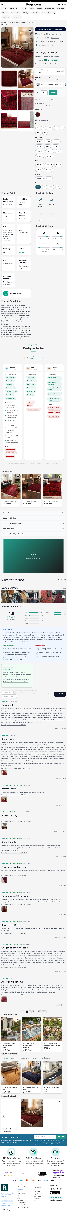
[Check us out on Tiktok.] (57, 1189)
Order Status (37, 1187)
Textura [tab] (5, 1058)
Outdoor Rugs (13, 8)
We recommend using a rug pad (56, 78)
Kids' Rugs (26, 13)
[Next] (62, 491)
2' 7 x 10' (39, 178)
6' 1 (56, 128)
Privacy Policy (38, 1142)
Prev (23, 1012)
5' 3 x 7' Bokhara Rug (51, 501)
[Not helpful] (65, 729)
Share (52, 99)
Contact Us (37, 1185)
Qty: (38, 93)
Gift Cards (5, 13)
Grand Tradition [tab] (46, 1058)
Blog (18, 1191)
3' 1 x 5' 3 (39, 141)
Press (35, 1200)
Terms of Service (56, 1144)
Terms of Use (6, 1194)
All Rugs (4, 8)
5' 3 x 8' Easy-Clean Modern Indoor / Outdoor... (8, 1046)
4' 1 (43, 128)
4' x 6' (48, 141)
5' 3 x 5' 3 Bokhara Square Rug (12, 1129)
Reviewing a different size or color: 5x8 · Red (13, 725)
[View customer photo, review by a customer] (20, 596)
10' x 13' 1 (39, 156)
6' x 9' (47, 146)
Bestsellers (20, 1200)
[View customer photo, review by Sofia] (7, 596)
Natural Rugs (5, 17)
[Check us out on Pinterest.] (61, 1189)
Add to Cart (53, 93)
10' (45, 133)
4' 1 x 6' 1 (49, 165)
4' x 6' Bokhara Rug (29, 501)
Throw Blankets (16, 17)
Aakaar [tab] (34, 1058)
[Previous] (3, 491)
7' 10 (38, 133)
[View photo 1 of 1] (4, 772)
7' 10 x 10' (39, 151)
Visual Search (60, 8)
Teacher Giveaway (22, 1207)
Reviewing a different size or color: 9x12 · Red (14, 795)
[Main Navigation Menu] (2, 4)
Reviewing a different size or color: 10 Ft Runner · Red (16, 768)
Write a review (55, 38)
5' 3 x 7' (57, 141)
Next (44, 1012)
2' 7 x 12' (48, 178)
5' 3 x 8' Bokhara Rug (9, 501)
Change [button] (47, 105)
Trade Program (21, 1202)
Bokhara (24, 22)
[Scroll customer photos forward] (63, 596)
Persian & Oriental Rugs (48, 13)
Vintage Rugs (35, 13)
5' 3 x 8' (39, 146)
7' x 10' (55, 146)
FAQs (35, 1189)
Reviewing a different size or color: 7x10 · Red (14, 853)
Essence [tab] (13, 1058)
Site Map (19, 1196)
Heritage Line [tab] (24, 1058)
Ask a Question (41, 99)
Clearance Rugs (15, 13)
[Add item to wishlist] (17, 476)
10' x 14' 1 (49, 156)
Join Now (60, 1137)
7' (62, 128)
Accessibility (37, 1198)
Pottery (32, 8)
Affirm (19, 1198)
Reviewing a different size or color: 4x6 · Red (15, 682)
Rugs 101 (36, 1194)
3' (37, 128)
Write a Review (61, 694)
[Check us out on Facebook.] (51, 1189)
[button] (30, 30)
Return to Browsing (7, 22)
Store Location (21, 1193)
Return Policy (37, 1196)
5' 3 (50, 128)
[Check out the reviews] (56, 1199)
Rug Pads (39, 8)
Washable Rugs (49, 8)
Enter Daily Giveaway (23, 1205)
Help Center (37, 1191)
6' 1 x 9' (39, 170)
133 (39, 1012)
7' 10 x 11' (49, 151)
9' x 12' (58, 151)
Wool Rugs (23, 8)
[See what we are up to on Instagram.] (54, 1189)
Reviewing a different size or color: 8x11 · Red (13, 995)
